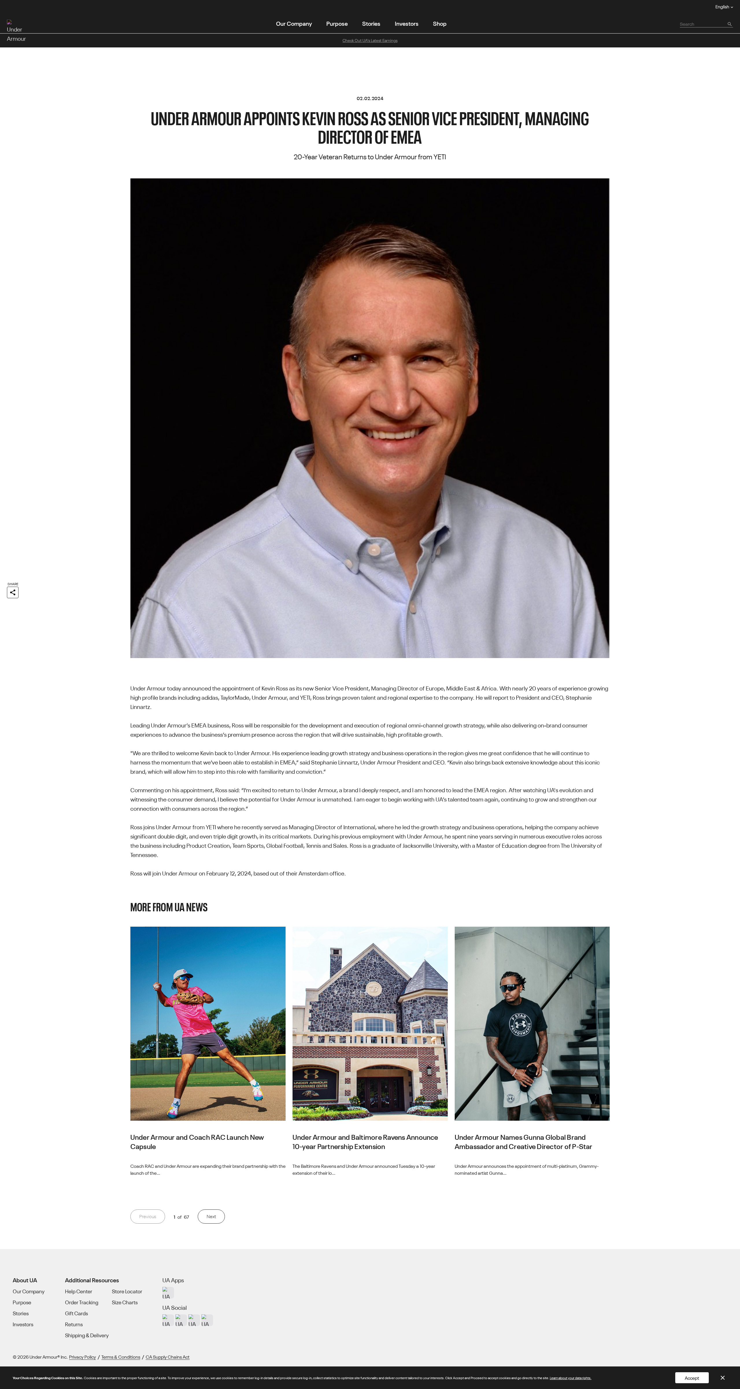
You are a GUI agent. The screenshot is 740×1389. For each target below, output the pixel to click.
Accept (692, 1378)
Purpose (337, 23)
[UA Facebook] (207, 1320)
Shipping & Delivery (87, 1335)
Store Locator (127, 1291)
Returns (74, 1324)
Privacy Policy (82, 1357)
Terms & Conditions (120, 1357)
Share (13, 583)
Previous (147, 1216)
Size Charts (125, 1302)
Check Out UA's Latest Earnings (370, 40)
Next (211, 1216)
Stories (371, 23)
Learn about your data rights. (570, 1377)
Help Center (78, 1291)
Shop (440, 23)
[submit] (729, 23)
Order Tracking (81, 1302)
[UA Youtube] (194, 1320)
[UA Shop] (168, 1293)
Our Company (294, 23)
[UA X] (181, 1320)
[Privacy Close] (722, 1377)
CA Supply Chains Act (168, 1357)
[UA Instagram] (168, 1320)
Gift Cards (76, 1313)
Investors (407, 23)
